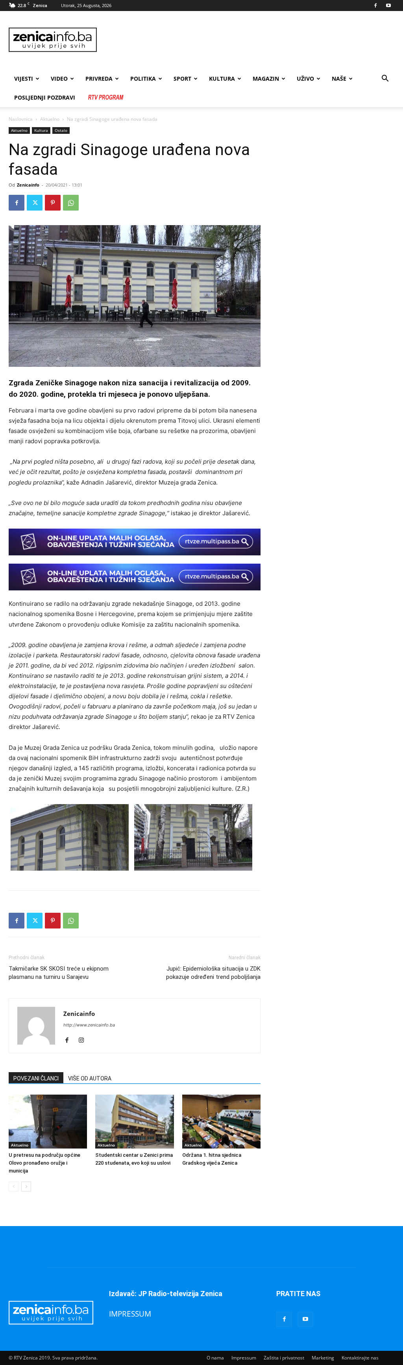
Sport (182, 78)
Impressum (243, 1357)
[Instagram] (84, 1040)
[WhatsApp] (71, 203)
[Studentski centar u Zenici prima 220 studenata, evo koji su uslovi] (134, 1122)
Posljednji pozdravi (44, 97)
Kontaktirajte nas (360, 1357)
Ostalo (61, 130)
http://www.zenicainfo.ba (89, 1025)
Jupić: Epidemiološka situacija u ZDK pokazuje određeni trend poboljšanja (213, 972)
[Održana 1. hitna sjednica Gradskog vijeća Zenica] (221, 1122)
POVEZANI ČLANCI (36, 1078)
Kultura (222, 78)
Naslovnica (21, 119)
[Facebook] (375, 5)
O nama (215, 1357)
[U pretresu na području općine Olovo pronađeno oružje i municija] (48, 1122)
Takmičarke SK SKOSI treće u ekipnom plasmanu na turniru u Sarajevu (59, 972)
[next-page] (26, 1186)
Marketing (323, 1357)
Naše (339, 78)
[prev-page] (13, 1186)
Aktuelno (49, 119)
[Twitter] (35, 203)
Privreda (99, 78)
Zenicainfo (28, 185)
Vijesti (23, 78)
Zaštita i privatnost (284, 1357)
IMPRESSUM (130, 1314)
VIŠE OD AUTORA (89, 1078)
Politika (143, 78)
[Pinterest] (53, 203)
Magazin (266, 78)
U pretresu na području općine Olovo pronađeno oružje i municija (44, 1163)
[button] (384, 79)
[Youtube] (388, 5)
